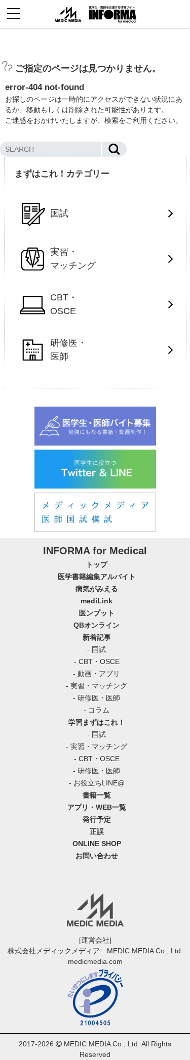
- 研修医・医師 (96, 698)
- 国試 (96, 649)
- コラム (96, 710)
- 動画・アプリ (96, 674)
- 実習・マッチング (96, 686)
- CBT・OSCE (97, 661)
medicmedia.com (95, 961)
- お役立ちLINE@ (97, 783)
